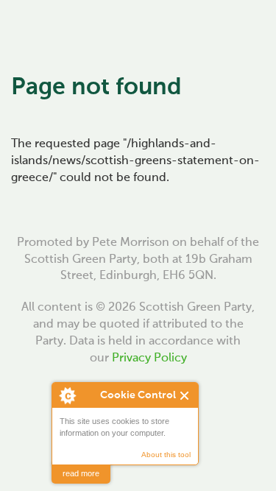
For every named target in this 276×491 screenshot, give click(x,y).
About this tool (166, 455)
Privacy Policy (149, 358)
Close (185, 395)
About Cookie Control (67, 395)
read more (81, 473)
